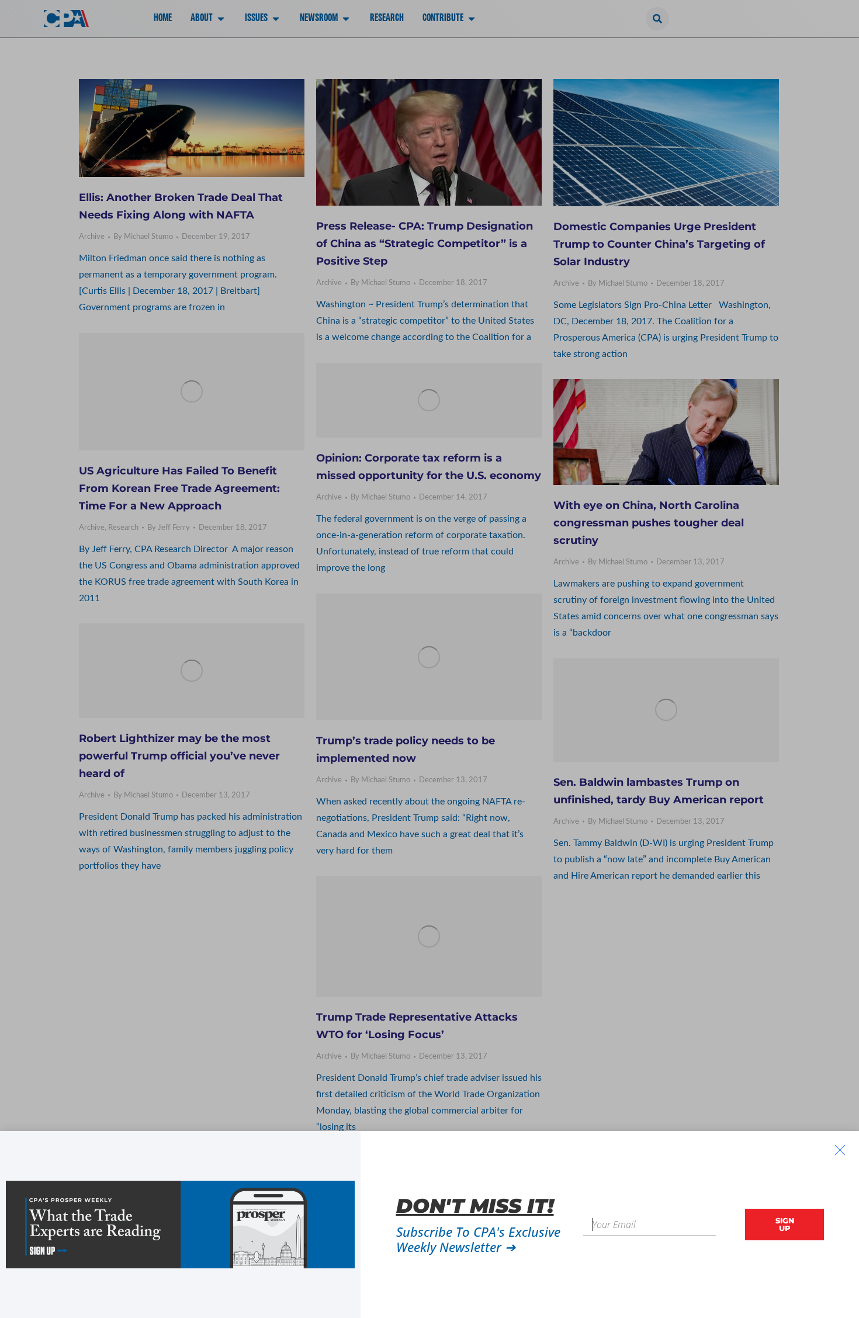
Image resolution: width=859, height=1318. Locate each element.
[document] (429, 659)
